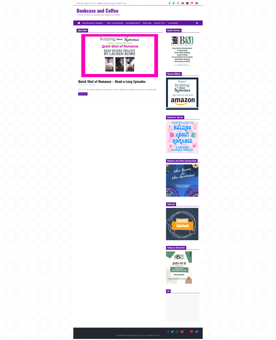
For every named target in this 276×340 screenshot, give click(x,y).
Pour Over (147, 23)
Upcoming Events (133, 23)
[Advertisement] (182, 308)
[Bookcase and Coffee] (79, 23)
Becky (93, 85)
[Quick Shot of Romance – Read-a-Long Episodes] (119, 35)
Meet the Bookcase (115, 23)
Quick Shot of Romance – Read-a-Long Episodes (112, 81)
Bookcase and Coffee (97, 10)
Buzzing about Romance (93, 23)
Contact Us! (159, 23)
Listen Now (173, 23)
